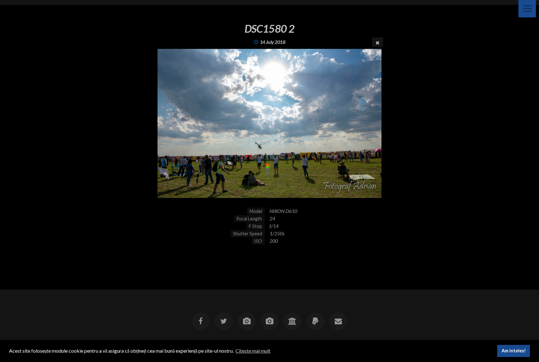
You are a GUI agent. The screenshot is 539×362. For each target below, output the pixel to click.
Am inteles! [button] (514, 350)
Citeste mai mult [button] (253, 351)
